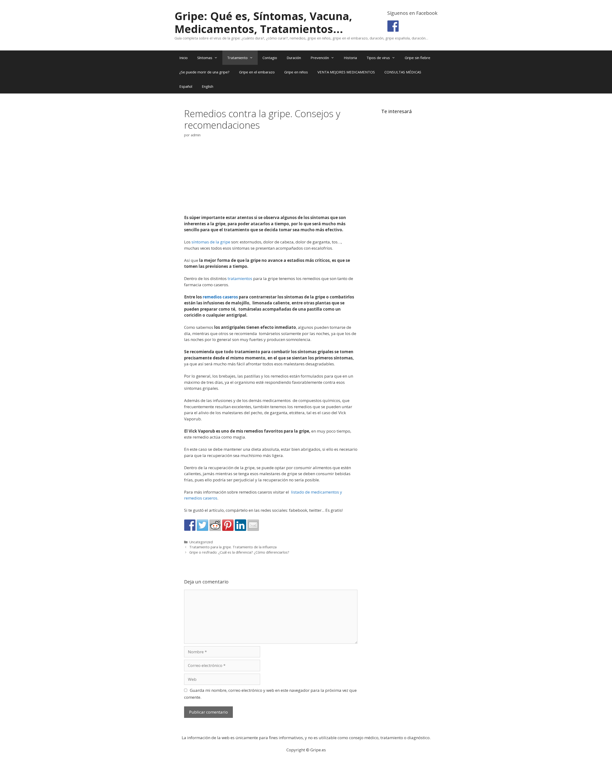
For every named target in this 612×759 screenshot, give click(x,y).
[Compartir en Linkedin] (240, 525)
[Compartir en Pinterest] (228, 525)
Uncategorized (201, 542)
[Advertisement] (270, 179)
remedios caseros (220, 297)
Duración (294, 57)
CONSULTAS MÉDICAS (402, 72)
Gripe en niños (296, 72)
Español (185, 86)
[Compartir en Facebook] (190, 525)
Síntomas (204, 57)
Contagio (269, 57)
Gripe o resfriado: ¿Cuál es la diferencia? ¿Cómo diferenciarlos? (239, 552)
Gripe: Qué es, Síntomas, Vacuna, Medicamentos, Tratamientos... (263, 22)
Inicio (183, 57)
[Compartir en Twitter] (202, 525)
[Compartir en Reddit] (215, 525)
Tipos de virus (378, 57)
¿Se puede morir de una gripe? (204, 72)
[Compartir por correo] (253, 525)
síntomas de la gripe (210, 242)
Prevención (320, 57)
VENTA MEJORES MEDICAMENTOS (346, 72)
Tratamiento (237, 57)
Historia (350, 57)
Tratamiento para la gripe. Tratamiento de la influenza (233, 547)
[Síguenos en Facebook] (393, 26)
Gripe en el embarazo (257, 72)
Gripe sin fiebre (417, 57)
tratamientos (240, 278)
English (207, 86)
